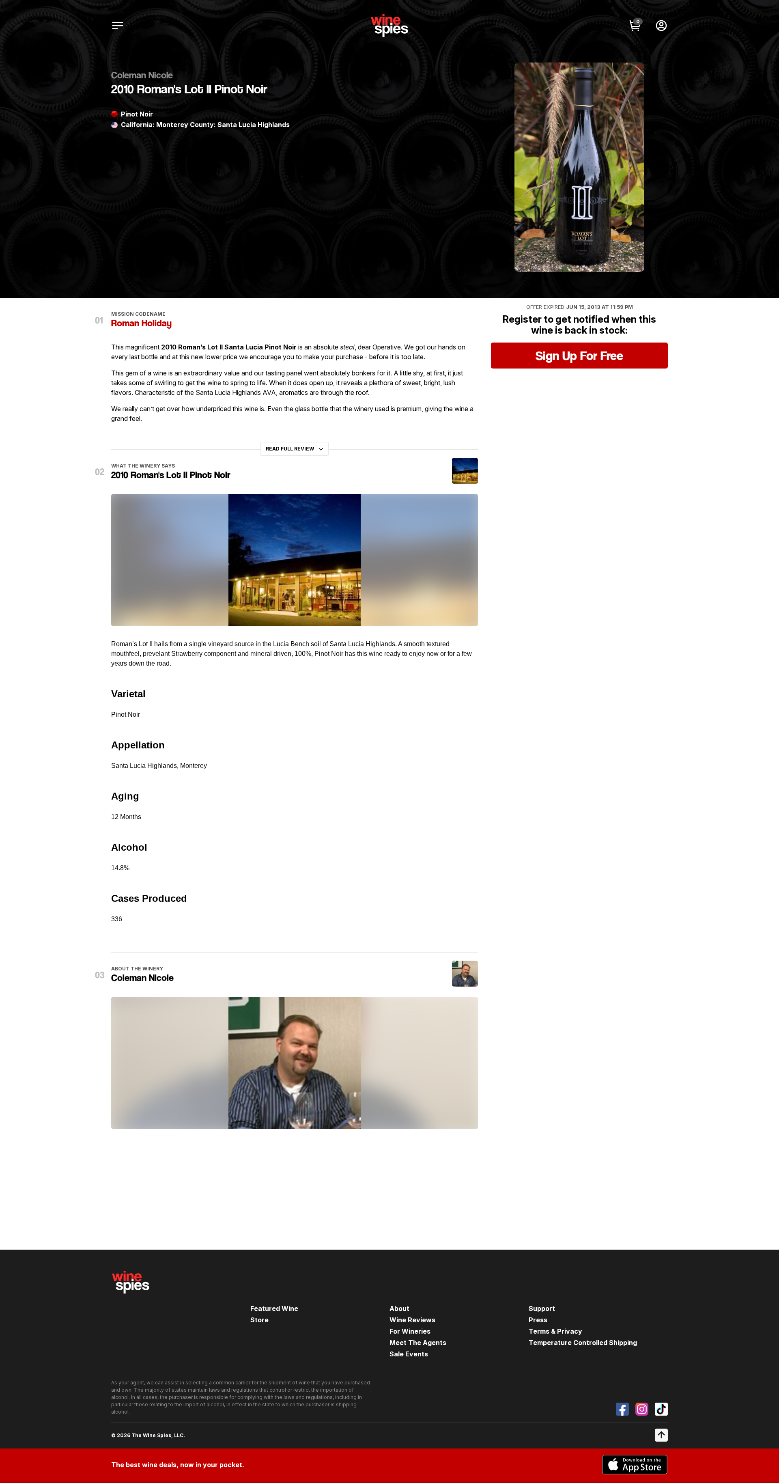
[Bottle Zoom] (631, 75)
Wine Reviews (412, 1320)
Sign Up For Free (579, 355)
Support (542, 1308)
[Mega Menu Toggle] (118, 26)
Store (259, 1320)
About (399, 1308)
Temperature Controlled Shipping (583, 1343)
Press (538, 1320)
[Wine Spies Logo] (130, 1299)
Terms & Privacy (555, 1331)
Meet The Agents (418, 1343)
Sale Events (409, 1354)
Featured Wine (274, 1308)
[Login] (661, 26)
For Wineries (410, 1331)
